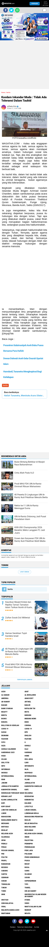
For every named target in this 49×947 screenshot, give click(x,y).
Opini (3, 840)
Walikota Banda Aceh (10, 910)
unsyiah (4, 900)
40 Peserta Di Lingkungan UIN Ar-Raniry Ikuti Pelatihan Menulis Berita (19, 652)
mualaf (4, 830)
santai (4, 874)
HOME (27, 756)
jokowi (4, 783)
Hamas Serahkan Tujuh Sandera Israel (16, 634)
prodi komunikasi (32, 857)
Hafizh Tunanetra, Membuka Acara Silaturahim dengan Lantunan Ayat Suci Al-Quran (24, 395)
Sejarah (28, 874)
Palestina (29, 840)
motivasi (5, 827)
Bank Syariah (7, 708)
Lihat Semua (24, 572)
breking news (30, 719)
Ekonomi (4, 735)
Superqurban (30, 881)
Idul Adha (29, 759)
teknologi (5, 884)
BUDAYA (4, 722)
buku (27, 722)
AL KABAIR (5, 695)
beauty (4, 712)
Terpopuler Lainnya (24, 679)
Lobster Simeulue (9, 810)
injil (27, 769)
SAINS (27, 871)
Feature (28, 739)
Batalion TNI (30, 708)
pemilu (4, 844)
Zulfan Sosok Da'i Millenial (17, 617)
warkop (28, 910)
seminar (4, 877)
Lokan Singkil (30, 810)
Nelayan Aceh (7, 833)
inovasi (4, 773)
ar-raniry (5, 702)
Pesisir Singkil (7, 850)
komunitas (29, 800)
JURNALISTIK (30, 783)
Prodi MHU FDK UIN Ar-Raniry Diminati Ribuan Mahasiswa (18, 665)
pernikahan (30, 847)
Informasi (5, 769)
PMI (2, 854)
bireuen (28, 715)
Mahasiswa (6, 817)
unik (3, 894)
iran (3, 779)
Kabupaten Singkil (9, 790)
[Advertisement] (24, 64)
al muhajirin (30, 695)
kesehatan (29, 796)
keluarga (29, 793)
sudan (4, 881)
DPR (26, 732)
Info (3, 766)
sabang (4, 871)
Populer (34, 3)
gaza (3, 746)
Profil (4, 861)
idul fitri (5, 762)
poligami (28, 854)
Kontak (36, 927)
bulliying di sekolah (10, 725)
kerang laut (6, 796)
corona (28, 725)
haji (26, 749)
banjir (27, 705)
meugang (5, 823)
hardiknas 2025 (8, 752)
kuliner (28, 803)
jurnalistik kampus (10, 786)
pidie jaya (29, 850)
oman (27, 837)
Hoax (3, 756)
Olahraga (5, 837)
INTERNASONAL (31, 776)
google (28, 746)
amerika (4, 698)
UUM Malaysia (7, 903)
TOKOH (4, 888)
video (27, 903)
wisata (27, 913)
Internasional (7, 776)
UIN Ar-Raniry (30, 891)
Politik (4, 857)
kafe (26, 790)
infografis (29, 766)
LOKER (3, 813)
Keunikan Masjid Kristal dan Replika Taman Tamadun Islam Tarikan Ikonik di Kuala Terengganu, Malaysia (18, 605)
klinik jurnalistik (9, 800)
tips (26, 884)
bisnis (4, 719)
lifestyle (29, 806)
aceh (3, 691)
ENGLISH (28, 735)
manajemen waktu (9, 820)
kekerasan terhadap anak (12, 793)
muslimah (29, 830)
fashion (4, 739)
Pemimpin (29, 844)
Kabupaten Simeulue (33, 786)
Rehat (27, 864)
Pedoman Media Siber (24, 927)
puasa (27, 861)
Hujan (4, 759)
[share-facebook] (5, 10)
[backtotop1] (47, 930)
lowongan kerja (32, 813)
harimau (28, 752)
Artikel (28, 702)
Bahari (4, 705)
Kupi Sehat (5, 806)
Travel (27, 888)
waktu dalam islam (33, 907)
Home (3, 92)
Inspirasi (29, 773)
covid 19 (4, 729)
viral (3, 907)
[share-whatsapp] (17, 10)
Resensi (4, 867)
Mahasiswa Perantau (34, 817)
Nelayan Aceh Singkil (34, 833)
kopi (3, 803)
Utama (27, 900)
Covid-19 (28, 729)
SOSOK (27, 877)
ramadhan (5, 864)
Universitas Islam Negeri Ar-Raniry (35, 895)
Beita (27, 712)
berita (5, 385)
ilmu (26, 762)
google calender (8, 749)
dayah (3, 732)
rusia (27, 867)
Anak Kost (29, 698)
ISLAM (27, 779)
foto (3, 742)
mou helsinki (30, 827)
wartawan (5, 913)
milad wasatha (31, 823)
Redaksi (13, 927)
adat (27, 691)
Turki (3, 891)
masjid (28, 820)
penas (4, 847)
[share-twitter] (11, 10)
